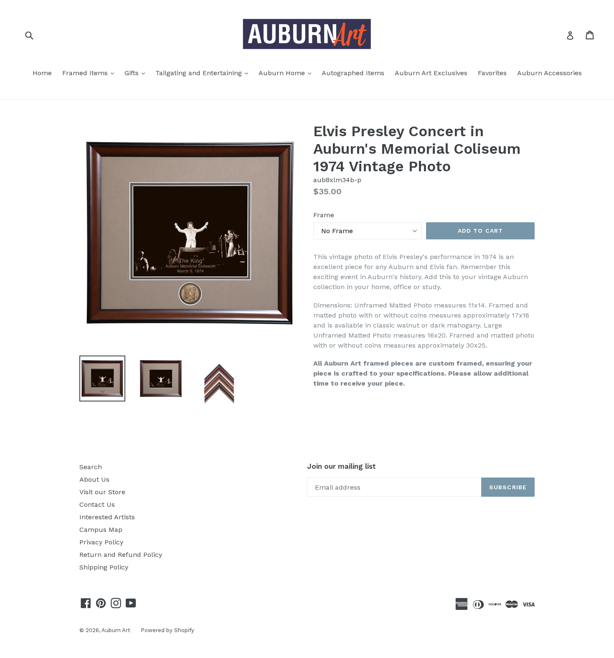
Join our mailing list (341, 466)
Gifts (136, 73)
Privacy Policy (101, 542)
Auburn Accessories (549, 73)
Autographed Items (353, 73)
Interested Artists (107, 517)
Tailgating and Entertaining (203, 73)
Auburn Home (287, 73)
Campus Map (100, 530)
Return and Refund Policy (120, 555)
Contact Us (97, 504)
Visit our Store (102, 492)
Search (90, 467)
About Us (94, 479)
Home (42, 73)
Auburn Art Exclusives (431, 73)
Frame (323, 215)
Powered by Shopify (167, 630)
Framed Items (90, 73)
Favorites (492, 73)
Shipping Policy (103, 567)
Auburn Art (115, 630)
